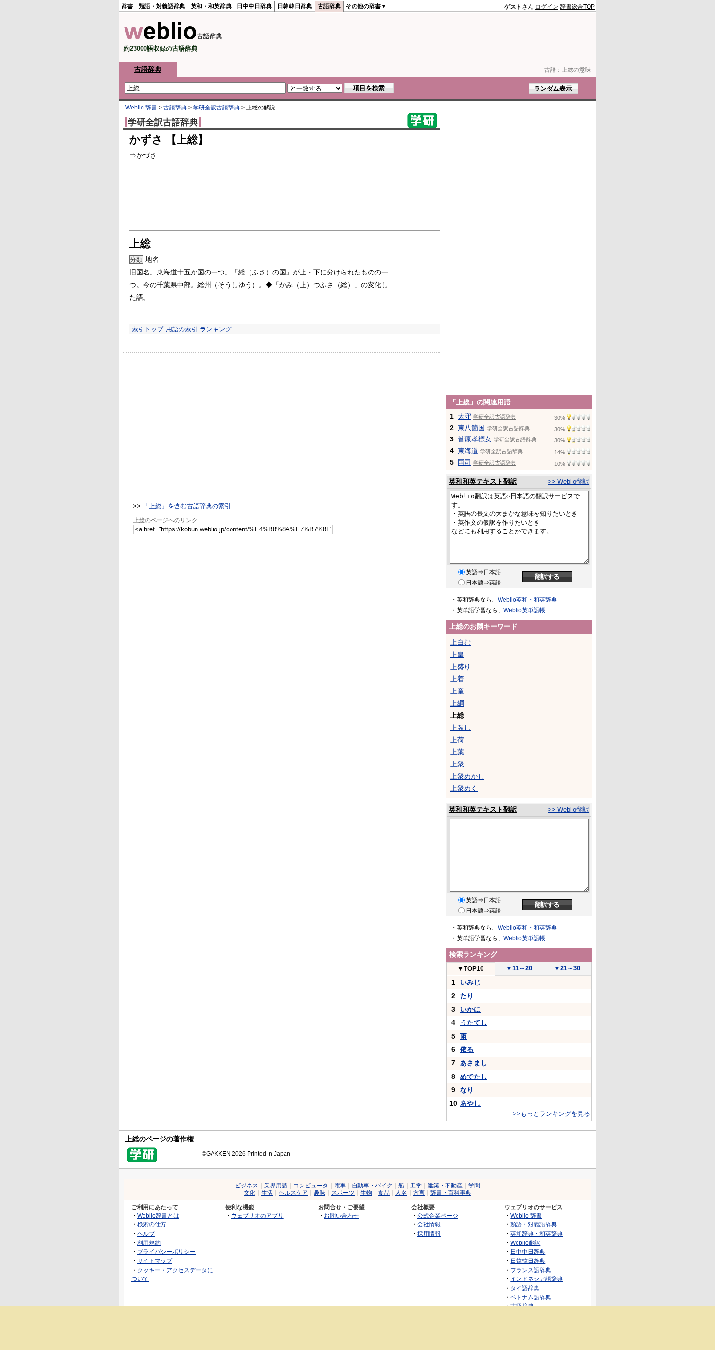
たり (467, 996)
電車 (340, 1185)
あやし (470, 1103)
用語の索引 (181, 329)
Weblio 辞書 (141, 107)
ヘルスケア (293, 1193)
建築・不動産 (445, 1185)
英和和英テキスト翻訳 (483, 481)
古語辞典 (329, 6)
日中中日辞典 (254, 6)
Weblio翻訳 (525, 1243)
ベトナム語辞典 (530, 1297)
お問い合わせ (341, 1215)
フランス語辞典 (530, 1270)
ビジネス (246, 1185)
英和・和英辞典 (211, 6)
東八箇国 (471, 428)
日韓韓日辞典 (294, 6)
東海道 (468, 451)
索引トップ (147, 329)
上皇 (457, 654)
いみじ (470, 982)
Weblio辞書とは (158, 1215)
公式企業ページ (437, 1215)
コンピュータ (310, 1185)
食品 (384, 1193)
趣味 (319, 1193)
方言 (419, 1193)
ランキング (216, 329)
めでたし (473, 1076)
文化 (249, 1193)
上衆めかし (467, 776)
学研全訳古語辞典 (216, 107)
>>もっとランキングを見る (551, 1113)
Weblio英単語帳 (524, 610)
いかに (470, 1009)
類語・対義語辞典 (162, 6)
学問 (474, 1185)
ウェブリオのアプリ (257, 1215)
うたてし (473, 1022)
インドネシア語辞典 (536, 1279)
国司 (464, 462)
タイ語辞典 (524, 1288)
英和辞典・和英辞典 (536, 1233)
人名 (401, 1193)
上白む (460, 642)
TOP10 (470, 968)
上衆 (457, 764)
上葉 (457, 752)
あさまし (473, 1063)
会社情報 (429, 1224)
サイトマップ (154, 1261)
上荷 (457, 740)
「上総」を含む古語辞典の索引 (187, 506)
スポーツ (343, 1193)
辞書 (127, 6)
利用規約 (149, 1243)
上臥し (460, 727)
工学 (416, 1185)
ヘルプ (146, 1233)
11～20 (519, 968)
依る (467, 1049)
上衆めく (464, 788)
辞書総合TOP (577, 6)
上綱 (457, 703)
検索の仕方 (151, 1224)
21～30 (567, 968)
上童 (457, 691)
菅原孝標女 (475, 439)
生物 (366, 1193)
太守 (464, 416)
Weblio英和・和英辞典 (527, 599)
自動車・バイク (372, 1185)
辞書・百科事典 (450, 1193)
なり (467, 1090)
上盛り (460, 667)
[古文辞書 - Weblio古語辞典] (160, 37)
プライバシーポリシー (166, 1251)
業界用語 (275, 1185)
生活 (267, 1193)
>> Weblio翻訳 (568, 481)
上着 (457, 679)
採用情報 (429, 1233)
